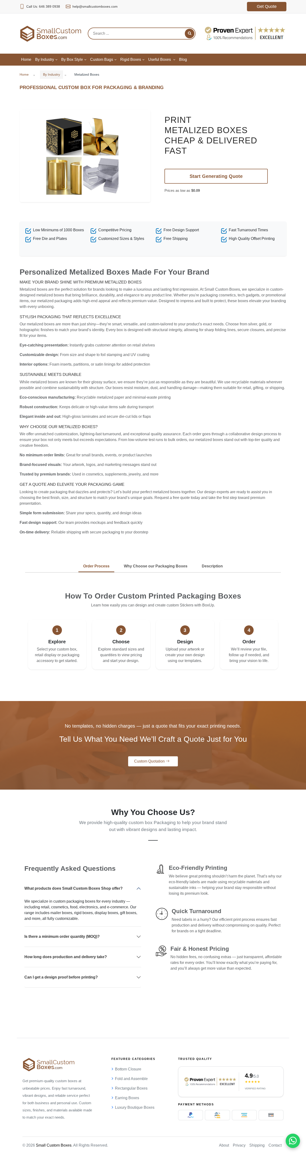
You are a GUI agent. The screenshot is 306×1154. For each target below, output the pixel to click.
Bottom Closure (128, 1069)
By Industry (51, 74)
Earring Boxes (127, 1098)
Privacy (239, 1145)
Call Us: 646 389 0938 (43, 6)
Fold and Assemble (131, 1079)
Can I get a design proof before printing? (61, 977)
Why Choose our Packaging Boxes (155, 566)
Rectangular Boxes (131, 1088)
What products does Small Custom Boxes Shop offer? (73, 888)
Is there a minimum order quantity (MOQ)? (62, 936)
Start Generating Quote (216, 176)
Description (212, 566)
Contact (275, 1145)
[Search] (189, 33)
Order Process (96, 566)
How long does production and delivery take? (65, 957)
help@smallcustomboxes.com (95, 6)
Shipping (257, 1145)
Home (24, 74)
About (224, 1145)
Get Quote (267, 6)
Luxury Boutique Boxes (134, 1107)
